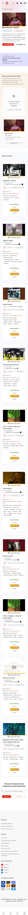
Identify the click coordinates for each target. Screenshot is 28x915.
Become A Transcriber (7, 829)
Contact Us (4, 838)
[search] (13, 3)
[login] (25, 3)
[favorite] (17, 3)
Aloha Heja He (7, 488)
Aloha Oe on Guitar (9, 678)
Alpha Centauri (7, 304)
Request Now (8, 44)
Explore (19, 796)
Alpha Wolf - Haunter (9, 181)
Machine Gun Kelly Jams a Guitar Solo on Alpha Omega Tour (13, 741)
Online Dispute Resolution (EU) (9, 851)
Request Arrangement (7, 823)
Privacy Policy (4, 846)
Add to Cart (15, 210)
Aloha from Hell (8, 556)
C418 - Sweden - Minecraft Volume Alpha (11, 428)
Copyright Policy (5, 843)
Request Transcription (7, 826)
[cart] (21, 3)
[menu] (2, 3)
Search (6, 796)
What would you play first (11, 365)
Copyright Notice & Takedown (9, 840)
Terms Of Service (5, 848)
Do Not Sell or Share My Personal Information (10, 854)
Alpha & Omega (8, 240)
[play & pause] (5, 187)
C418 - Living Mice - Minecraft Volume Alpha (12, 617)
